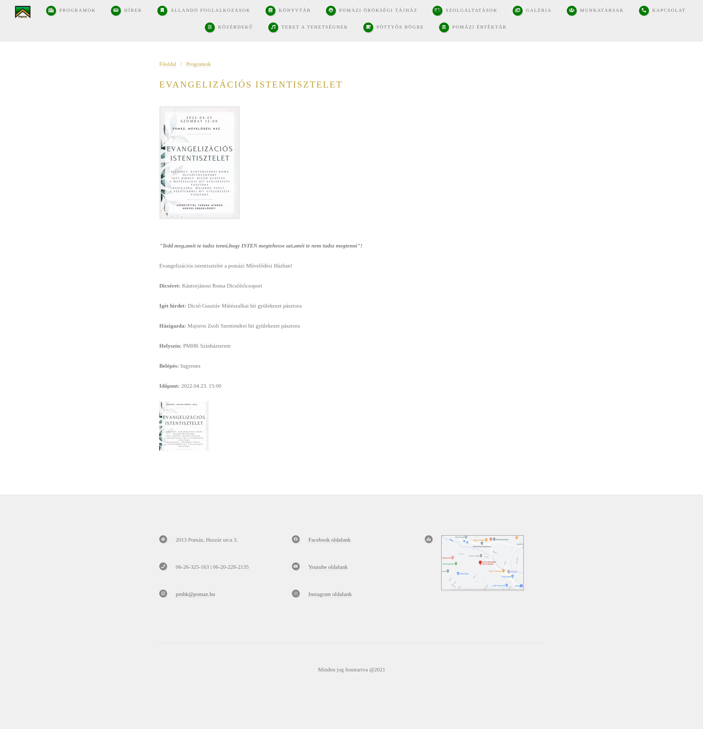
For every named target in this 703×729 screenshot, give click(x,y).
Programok (198, 64)
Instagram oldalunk (330, 594)
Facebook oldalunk (329, 540)
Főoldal (167, 64)
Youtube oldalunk (328, 567)
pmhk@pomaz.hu (195, 594)
